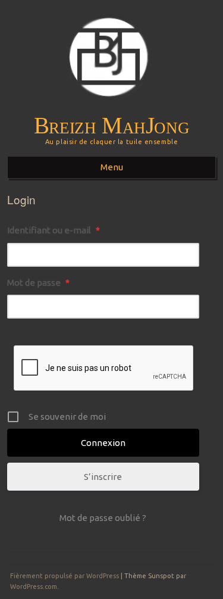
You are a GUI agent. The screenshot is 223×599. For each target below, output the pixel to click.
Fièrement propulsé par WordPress (64, 575)
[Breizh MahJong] (111, 108)
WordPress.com (33, 586)
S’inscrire (103, 477)
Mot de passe (38, 282)
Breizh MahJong (112, 125)
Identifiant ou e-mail (53, 230)
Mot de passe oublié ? (102, 518)
